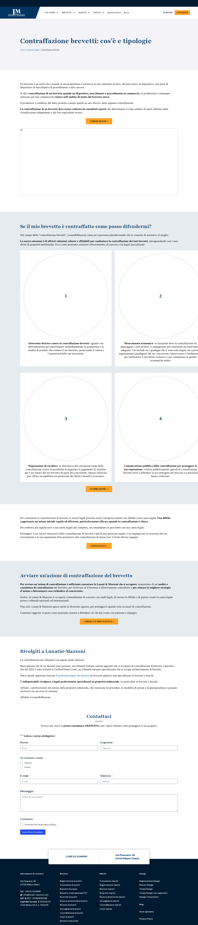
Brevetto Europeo (68, 889)
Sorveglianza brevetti (70, 909)
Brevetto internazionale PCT (74, 893)
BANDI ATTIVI (114, 13)
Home (22, 50)
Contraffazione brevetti (71, 913)
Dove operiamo (146, 911)
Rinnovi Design (146, 885)
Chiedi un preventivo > (99, 621)
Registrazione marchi (110, 885)
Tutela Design (146, 889)
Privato (28, 767)
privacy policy (48, 824)
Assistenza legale (33, 50)
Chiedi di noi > (99, 121)
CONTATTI (182, 12)
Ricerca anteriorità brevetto (73, 901)
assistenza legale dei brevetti (73, 675)
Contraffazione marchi (110, 905)
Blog (141, 904)
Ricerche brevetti (68, 897)
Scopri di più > (99, 489)
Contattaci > (99, 546)
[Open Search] (187, 3)
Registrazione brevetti (71, 881)
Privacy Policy (146, 919)
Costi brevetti (67, 917)
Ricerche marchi (107, 893)
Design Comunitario (149, 897)
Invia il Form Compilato (32, 832)
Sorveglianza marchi (109, 901)
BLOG (126, 13)
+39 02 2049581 (33, 891)
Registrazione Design (149, 881)
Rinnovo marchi (107, 889)
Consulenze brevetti (70, 885)
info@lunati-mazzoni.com (35, 894)
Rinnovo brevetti (68, 905)
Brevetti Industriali (69, 921)
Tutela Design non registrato (153, 893)
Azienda (28, 763)
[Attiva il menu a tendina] (57, 13)
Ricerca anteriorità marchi (112, 897)
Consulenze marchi (109, 881)
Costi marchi (106, 909)
